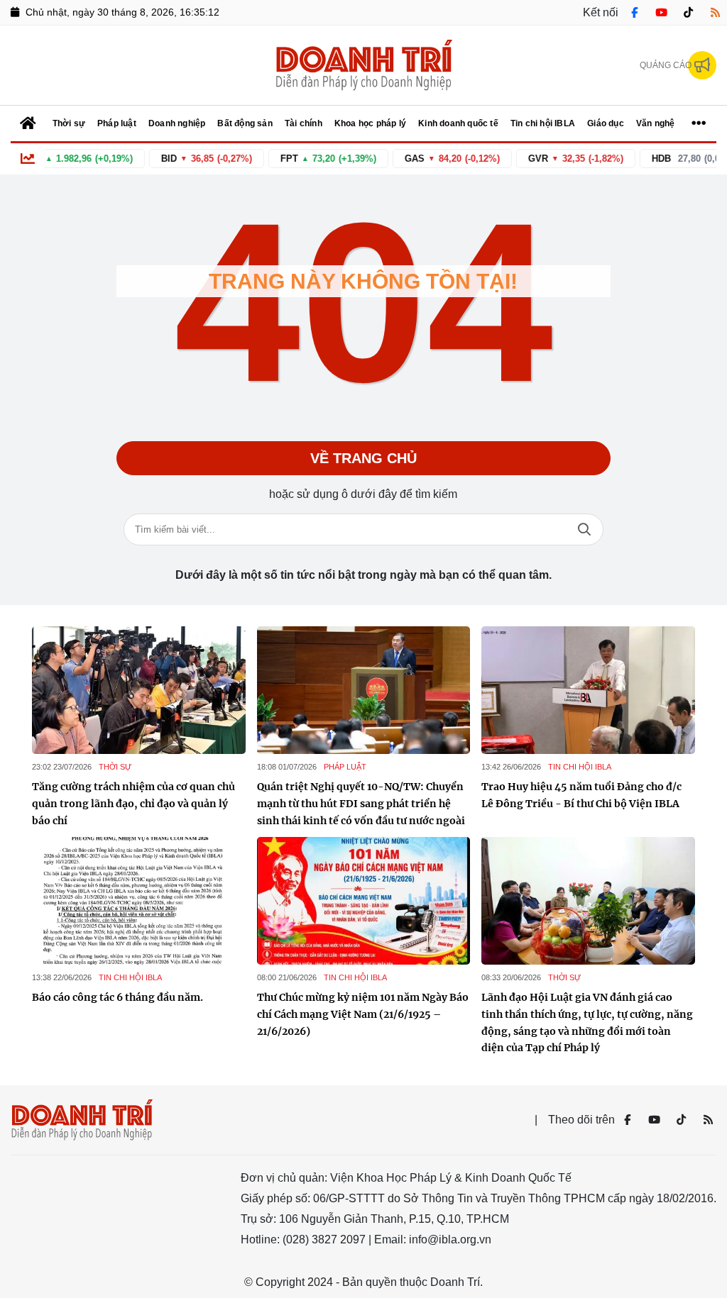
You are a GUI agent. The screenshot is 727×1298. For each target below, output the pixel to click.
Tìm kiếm (584, 529)
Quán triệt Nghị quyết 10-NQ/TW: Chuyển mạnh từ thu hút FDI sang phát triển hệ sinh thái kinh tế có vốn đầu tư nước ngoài (361, 803)
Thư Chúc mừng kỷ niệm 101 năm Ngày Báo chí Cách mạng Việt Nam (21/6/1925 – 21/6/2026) (363, 1014)
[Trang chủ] (28, 123)
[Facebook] (634, 12)
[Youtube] (660, 12)
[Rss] (714, 12)
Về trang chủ (363, 458)
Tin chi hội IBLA (579, 766)
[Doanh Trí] (363, 65)
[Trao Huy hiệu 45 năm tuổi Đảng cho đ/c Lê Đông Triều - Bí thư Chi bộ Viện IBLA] (588, 690)
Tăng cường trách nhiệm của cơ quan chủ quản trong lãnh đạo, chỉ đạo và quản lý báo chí (133, 803)
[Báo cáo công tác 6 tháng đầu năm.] (139, 901)
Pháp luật (345, 766)
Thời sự (115, 766)
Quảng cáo (666, 65)
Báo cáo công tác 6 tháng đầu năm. (117, 997)
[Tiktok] (687, 12)
